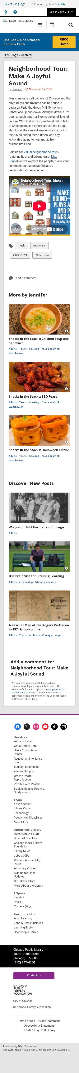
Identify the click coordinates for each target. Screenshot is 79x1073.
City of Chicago (23, 1001)
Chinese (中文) (23, 906)
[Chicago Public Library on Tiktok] (54, 726)
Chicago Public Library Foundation (28, 844)
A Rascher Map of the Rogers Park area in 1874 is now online (39, 627)
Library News (22, 851)
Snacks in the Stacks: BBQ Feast (33, 396)
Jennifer (26, 55)
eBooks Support (24, 771)
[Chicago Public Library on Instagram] (36, 726)
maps (57, 635)
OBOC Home (64, 42)
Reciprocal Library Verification (32, 1007)
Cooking (34, 349)
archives (34, 635)
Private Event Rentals (27, 784)
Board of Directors (25, 838)
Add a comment (26, 278)
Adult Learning (23, 918)
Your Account (22, 804)
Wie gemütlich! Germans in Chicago (36, 527)
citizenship (26, 582)
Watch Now (42, 256)
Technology (21, 813)
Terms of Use (26, 1021)
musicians (39, 246)
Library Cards (22, 808)
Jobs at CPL (22, 855)
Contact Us (34, 975)
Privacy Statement (48, 1021)
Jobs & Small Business (28, 923)
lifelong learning (45, 582)
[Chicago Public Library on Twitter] (27, 726)
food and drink (51, 349)
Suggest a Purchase (26, 767)
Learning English (24, 927)
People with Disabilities (28, 817)
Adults (13, 349)
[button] (5, 12)
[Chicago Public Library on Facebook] (17, 726)
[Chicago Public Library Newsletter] (63, 726)
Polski (17, 902)
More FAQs (21, 822)
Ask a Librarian (23, 741)
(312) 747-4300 (24, 962)
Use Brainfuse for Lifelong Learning (36, 576)
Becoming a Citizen (26, 932)
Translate (60, 4)
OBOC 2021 (20, 256)
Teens (23, 349)
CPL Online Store (24, 881)
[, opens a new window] (25, 994)
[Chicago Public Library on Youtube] (45, 726)
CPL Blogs (11, 55)
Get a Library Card (25, 746)
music (21, 246)
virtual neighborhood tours (41, 152)
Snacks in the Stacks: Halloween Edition (39, 450)
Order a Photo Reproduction (23, 777)
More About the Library (28, 885)
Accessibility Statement (39, 1026)
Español (19, 897)
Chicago (47, 635)
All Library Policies (25, 868)
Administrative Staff (26, 833)
